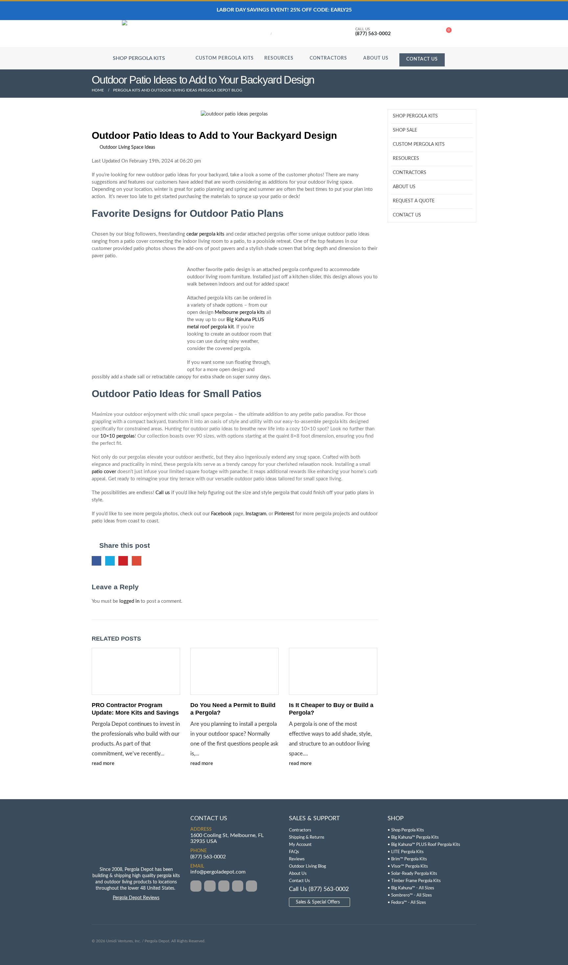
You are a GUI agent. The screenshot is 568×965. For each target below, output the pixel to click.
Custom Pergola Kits (225, 58)
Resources (279, 58)
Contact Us (422, 59)
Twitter (110, 561)
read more (104, 763)
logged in (129, 601)
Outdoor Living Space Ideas (127, 147)
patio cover (104, 471)
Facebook (221, 513)
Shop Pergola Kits (415, 116)
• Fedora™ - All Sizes (407, 903)
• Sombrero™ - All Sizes (410, 895)
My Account (300, 845)
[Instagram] (251, 886)
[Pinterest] (223, 886)
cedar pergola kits (205, 234)
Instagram (256, 513)
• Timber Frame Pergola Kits (414, 881)
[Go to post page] (136, 671)
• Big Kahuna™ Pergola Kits (413, 837)
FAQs (294, 852)
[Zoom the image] (136, 819)
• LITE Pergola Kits (406, 852)
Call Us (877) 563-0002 (319, 889)
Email (136, 561)
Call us (162, 492)
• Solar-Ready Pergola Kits (412, 874)
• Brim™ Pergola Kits (407, 859)
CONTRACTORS (409, 172)
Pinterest (284, 513)
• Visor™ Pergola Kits (408, 866)
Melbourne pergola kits (240, 312)
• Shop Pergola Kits (406, 830)
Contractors (328, 58)
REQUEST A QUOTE (414, 201)
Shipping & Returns (306, 837)
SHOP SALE (405, 130)
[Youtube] (237, 886)
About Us (376, 58)
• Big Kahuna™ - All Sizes (411, 888)
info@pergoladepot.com (218, 872)
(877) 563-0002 (208, 856)
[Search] (262, 32)
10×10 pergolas (117, 436)
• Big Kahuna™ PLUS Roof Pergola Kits (424, 845)
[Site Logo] (150, 33)
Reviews (297, 859)
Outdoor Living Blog (307, 866)
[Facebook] (195, 886)
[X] (209, 886)
